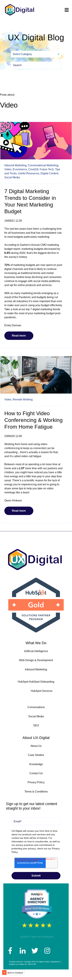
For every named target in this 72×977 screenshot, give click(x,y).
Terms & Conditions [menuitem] (36, 791)
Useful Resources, (29, 173)
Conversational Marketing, (43, 165)
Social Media (12, 177)
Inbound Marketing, (15, 165)
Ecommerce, (20, 169)
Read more (19, 335)
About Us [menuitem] (36, 745)
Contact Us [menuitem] (36, 773)
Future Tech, (47, 169)
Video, (8, 169)
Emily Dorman (12, 325)
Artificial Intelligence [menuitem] (36, 651)
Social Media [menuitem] (36, 716)
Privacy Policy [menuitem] (36, 782)
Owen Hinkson (13, 500)
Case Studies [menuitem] (36, 755)
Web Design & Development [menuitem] (36, 660)
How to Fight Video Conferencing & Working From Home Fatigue (33, 420)
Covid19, (33, 169)
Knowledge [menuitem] (36, 764)
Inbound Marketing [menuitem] (36, 669)
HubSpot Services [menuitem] (41, 690)
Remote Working (23, 399)
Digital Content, (50, 173)
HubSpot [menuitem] (23, 681)
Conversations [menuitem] (36, 707)
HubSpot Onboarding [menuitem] (41, 681)
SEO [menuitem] (36, 725)
